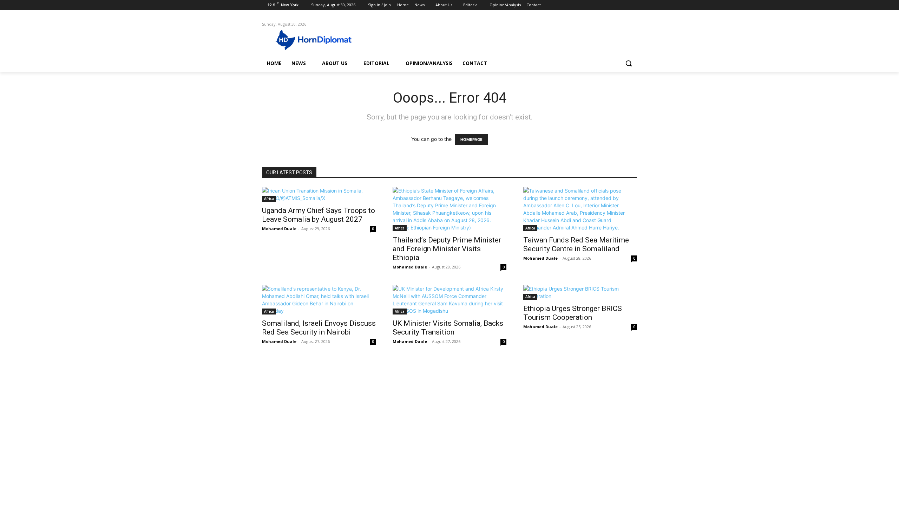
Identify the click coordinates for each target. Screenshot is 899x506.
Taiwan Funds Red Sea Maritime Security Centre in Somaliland (576, 244)
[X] (614, 5)
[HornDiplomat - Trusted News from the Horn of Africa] (318, 39)
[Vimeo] (623, 5)
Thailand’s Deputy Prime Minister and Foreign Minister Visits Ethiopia (447, 249)
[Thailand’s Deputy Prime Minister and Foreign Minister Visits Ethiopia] (449, 209)
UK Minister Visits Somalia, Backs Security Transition (448, 327)
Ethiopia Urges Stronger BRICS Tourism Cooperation (572, 313)
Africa (269, 198)
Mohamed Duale (279, 228)
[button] (628, 63)
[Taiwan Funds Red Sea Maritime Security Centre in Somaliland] (580, 209)
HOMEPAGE (471, 139)
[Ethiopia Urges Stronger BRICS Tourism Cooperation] (580, 292)
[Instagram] (604, 5)
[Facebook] (594, 5)
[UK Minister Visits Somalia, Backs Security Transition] (449, 299)
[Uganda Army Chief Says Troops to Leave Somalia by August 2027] (319, 194)
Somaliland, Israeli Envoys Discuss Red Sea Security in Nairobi (319, 327)
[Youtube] (633, 5)
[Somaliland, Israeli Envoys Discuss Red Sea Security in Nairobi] (319, 299)
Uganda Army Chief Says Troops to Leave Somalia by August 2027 (318, 214)
